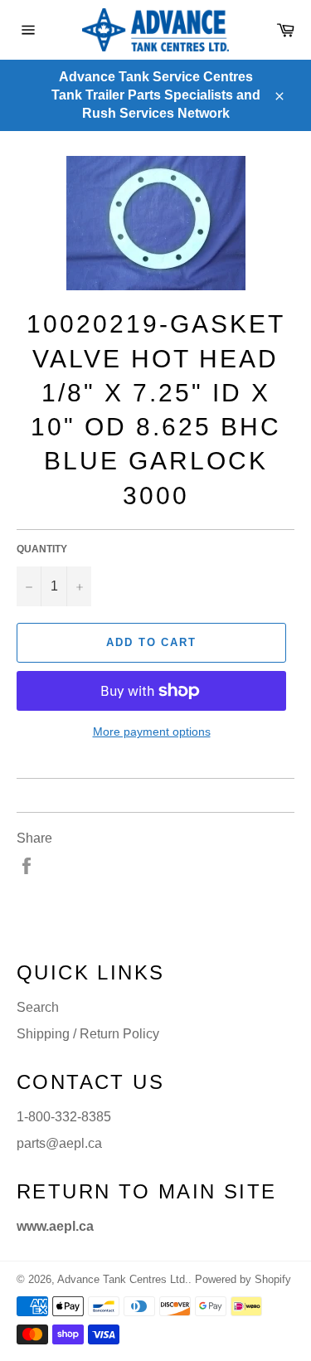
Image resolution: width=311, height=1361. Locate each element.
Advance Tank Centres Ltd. (122, 1279)
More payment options (152, 731)
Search (38, 1007)
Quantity (42, 549)
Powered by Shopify (243, 1279)
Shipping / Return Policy (88, 1034)
